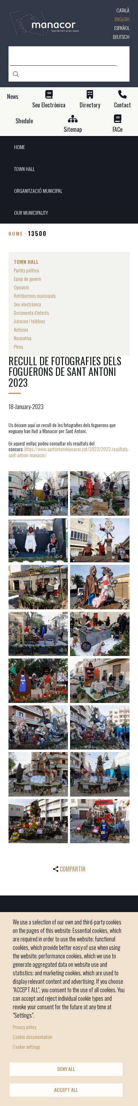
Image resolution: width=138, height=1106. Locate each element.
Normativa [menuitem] (22, 338)
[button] (38, 493)
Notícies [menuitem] (21, 329)
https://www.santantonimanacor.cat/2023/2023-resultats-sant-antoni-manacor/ (68, 452)
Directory (90, 105)
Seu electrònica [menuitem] (27, 304)
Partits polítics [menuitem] (26, 270)
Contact (122, 105)
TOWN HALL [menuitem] (24, 168)
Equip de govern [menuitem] (27, 278)
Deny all (66, 1068)
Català (123, 10)
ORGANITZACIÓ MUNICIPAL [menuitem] (38, 190)
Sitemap (73, 129)
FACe (117, 129)
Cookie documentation (32, 1036)
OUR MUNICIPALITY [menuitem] (31, 212)
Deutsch (121, 36)
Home (15, 233)
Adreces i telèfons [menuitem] (29, 321)
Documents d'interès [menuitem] (31, 312)
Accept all (66, 1089)
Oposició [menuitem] (21, 287)
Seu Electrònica (48, 105)
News (12, 96)
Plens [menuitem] (18, 346)
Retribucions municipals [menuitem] (35, 295)
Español (122, 27)
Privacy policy (24, 1026)
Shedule (24, 121)
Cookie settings (26, 1046)
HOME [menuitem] (19, 146)
